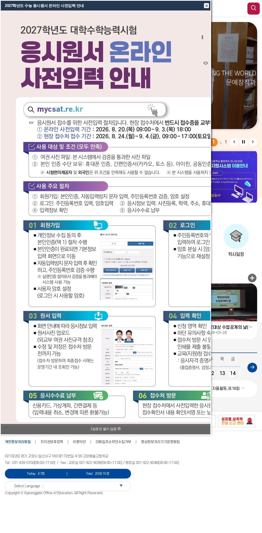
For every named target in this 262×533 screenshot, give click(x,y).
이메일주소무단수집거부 (113, 442)
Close (206, 5)
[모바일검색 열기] (253, 9)
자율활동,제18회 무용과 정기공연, (222, 388)
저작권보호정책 (51, 442)
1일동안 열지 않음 (104, 429)
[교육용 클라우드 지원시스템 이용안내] (215, 177)
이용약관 (79, 442)
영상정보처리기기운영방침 (160, 442)
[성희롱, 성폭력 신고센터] (236, 421)
